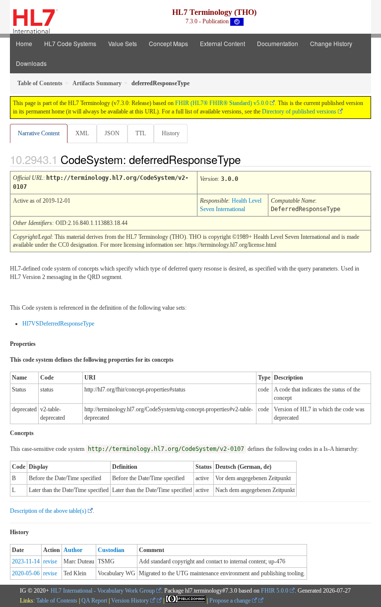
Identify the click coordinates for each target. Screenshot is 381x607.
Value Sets (122, 43)
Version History (130, 600)
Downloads (31, 63)
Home (24, 43)
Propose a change (230, 600)
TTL (140, 133)
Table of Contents (56, 600)
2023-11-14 (26, 561)
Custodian (111, 550)
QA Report (94, 600)
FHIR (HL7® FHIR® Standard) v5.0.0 (221, 103)
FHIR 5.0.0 (274, 590)
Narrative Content (39, 133)
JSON (112, 133)
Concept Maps (168, 43)
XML (82, 133)
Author (73, 550)
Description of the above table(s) (48, 510)
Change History (331, 43)
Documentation (277, 43)
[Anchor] (249, 159)
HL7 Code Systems (70, 43)
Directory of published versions (299, 111)
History (171, 133)
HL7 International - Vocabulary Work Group (103, 590)
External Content (222, 43)
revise (50, 561)
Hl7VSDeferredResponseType (58, 323)
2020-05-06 (26, 573)
